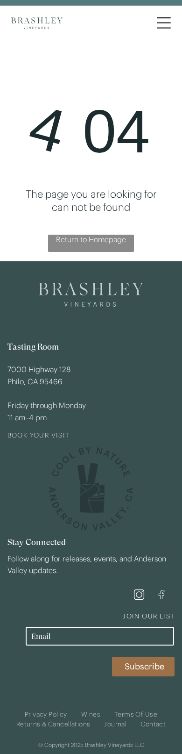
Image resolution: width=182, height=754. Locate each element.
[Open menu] (164, 23)
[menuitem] (46, 714)
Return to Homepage (91, 239)
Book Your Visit (38, 435)
